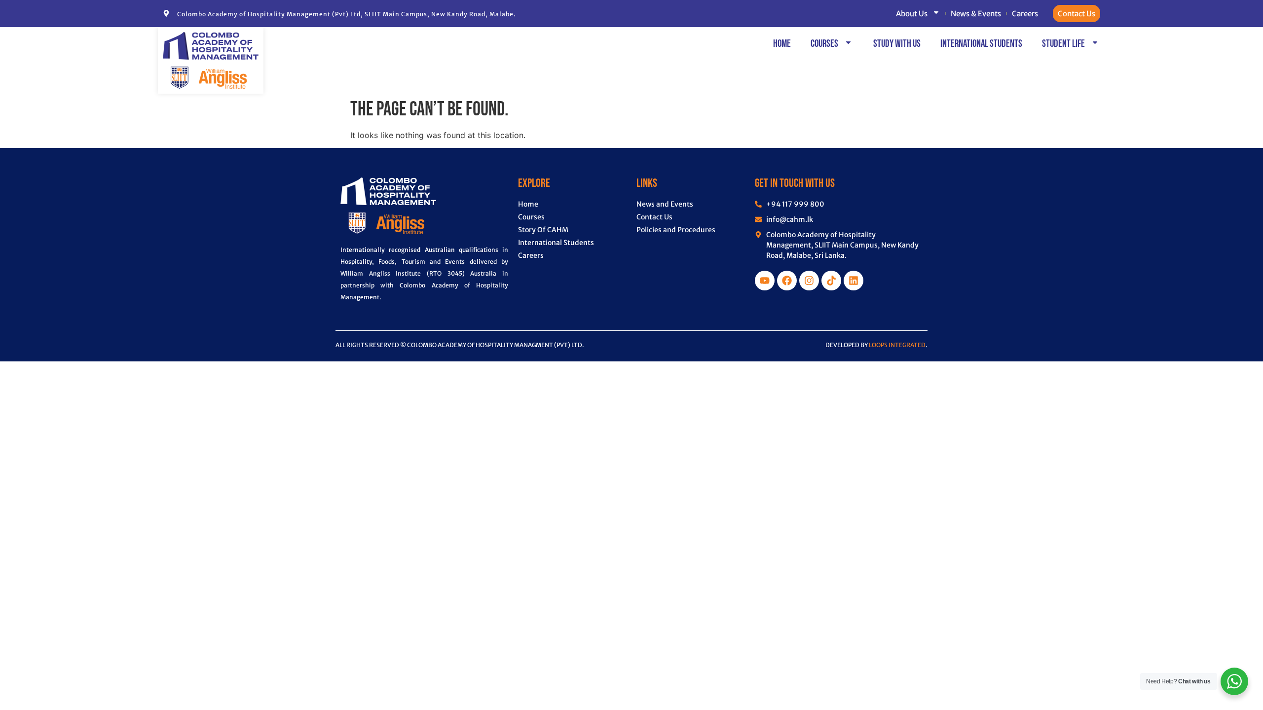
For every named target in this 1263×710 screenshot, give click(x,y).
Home (782, 43)
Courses (824, 43)
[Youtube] (765, 280)
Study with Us (897, 43)
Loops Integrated (897, 345)
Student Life (1063, 43)
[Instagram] (809, 280)
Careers (1025, 13)
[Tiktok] (831, 280)
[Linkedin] (853, 280)
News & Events (976, 13)
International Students (981, 43)
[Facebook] (787, 280)
